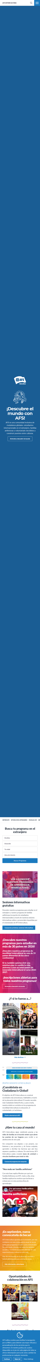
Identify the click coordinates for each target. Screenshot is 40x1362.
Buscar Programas (20, 860)
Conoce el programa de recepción (16, 1161)
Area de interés (9, 855)
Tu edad (7, 849)
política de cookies (25, 1347)
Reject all (17, 1359)
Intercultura (20, 381)
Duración (7, 843)
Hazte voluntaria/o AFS (12, 1115)
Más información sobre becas (14, 1264)
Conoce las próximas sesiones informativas (19, 928)
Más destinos (19, 1057)
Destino (7, 838)
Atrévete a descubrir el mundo (20, 439)
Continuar (7, 1359)
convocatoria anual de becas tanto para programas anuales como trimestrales (19, 1243)
